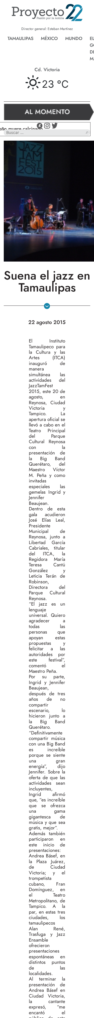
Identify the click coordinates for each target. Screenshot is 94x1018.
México (49, 38)
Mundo (73, 38)
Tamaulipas (20, 38)
